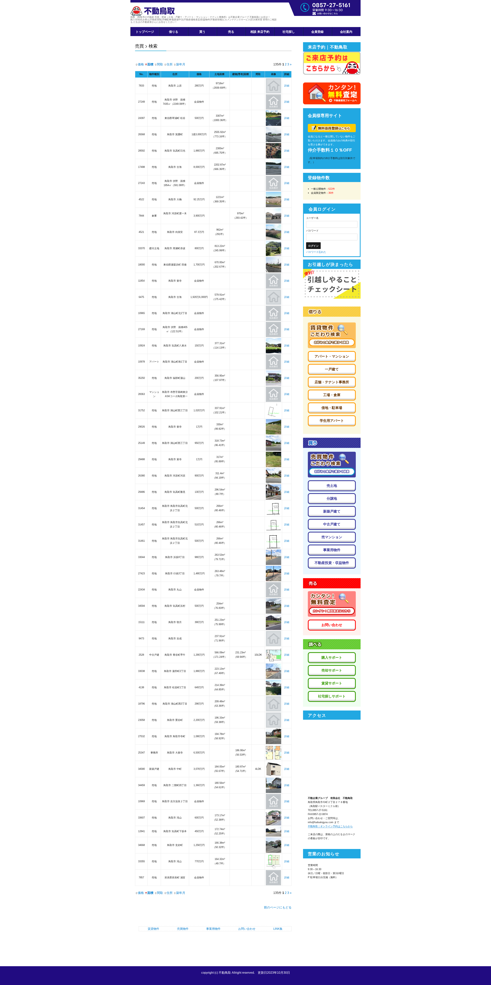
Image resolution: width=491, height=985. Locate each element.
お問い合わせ (246, 928)
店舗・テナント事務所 (332, 382)
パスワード (312, 230)
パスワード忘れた (316, 252)
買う (202, 31)
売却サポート (331, 670)
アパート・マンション (332, 356)
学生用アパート (332, 421)
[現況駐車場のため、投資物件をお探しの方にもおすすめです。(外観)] (273, 845)
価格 (141, 64)
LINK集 (278, 928)
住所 (169, 64)
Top (482, 976)
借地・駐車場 (331, 408)
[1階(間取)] (273, 654)
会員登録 (317, 31)
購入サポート (331, 657)
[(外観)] (273, 117)
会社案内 (346, 31)
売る (231, 31)
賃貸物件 (153, 928)
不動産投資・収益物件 (332, 563)
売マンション (331, 537)
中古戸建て (331, 524)
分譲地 (332, 498)
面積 (150, 64)
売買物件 (183, 928)
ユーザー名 (312, 218)
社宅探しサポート (332, 696)
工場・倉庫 (331, 395)
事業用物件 (213, 928)
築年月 (180, 64)
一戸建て (332, 369)
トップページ (145, 31)
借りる (173, 31)
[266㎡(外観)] (273, 508)
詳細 (286, 85)
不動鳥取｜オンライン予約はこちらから (330, 826)
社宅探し (289, 31)
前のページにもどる (278, 907)
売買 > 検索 (146, 46)
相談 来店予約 (259, 31)
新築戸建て (331, 511)
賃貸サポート (331, 683)
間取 (160, 64)
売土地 (332, 486)
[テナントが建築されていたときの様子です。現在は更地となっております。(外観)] (273, 166)
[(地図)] (273, 410)
